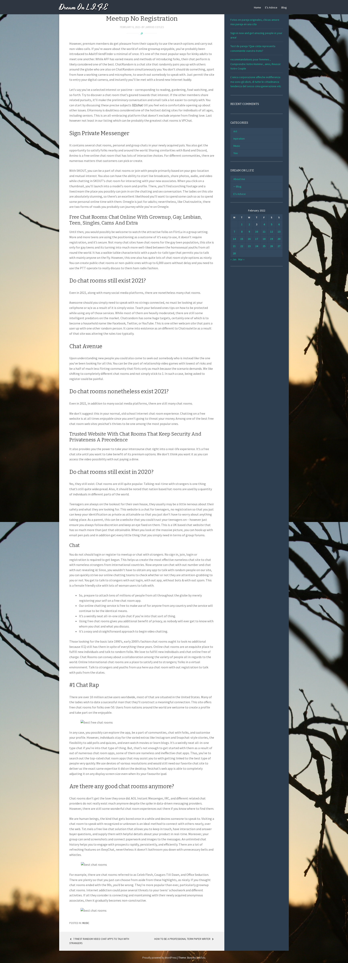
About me (239, 179)
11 (264, 231)
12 (271, 231)
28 (234, 253)
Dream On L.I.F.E (83, 7)
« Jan (233, 259)
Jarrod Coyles (154, 27)
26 (271, 246)
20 (279, 239)
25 (264, 246)
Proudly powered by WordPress (159, 957)
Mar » (241, 259)
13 (279, 231)
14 (234, 239)
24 (256, 246)
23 (249, 246)
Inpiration (239, 138)
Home (257, 7)
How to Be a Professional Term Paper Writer (182, 939)
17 (256, 239)
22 (241, 246)
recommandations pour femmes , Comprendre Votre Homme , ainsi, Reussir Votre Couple (255, 64)
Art (235, 131)
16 (249, 239)
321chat (137, 105)
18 (264, 239)
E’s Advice (271, 7)
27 (279, 246)
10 (256, 231)
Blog (284, 7)
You (235, 153)
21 (234, 246)
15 (241, 239)
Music (85, 923)
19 (271, 239)
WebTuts (200, 957)
